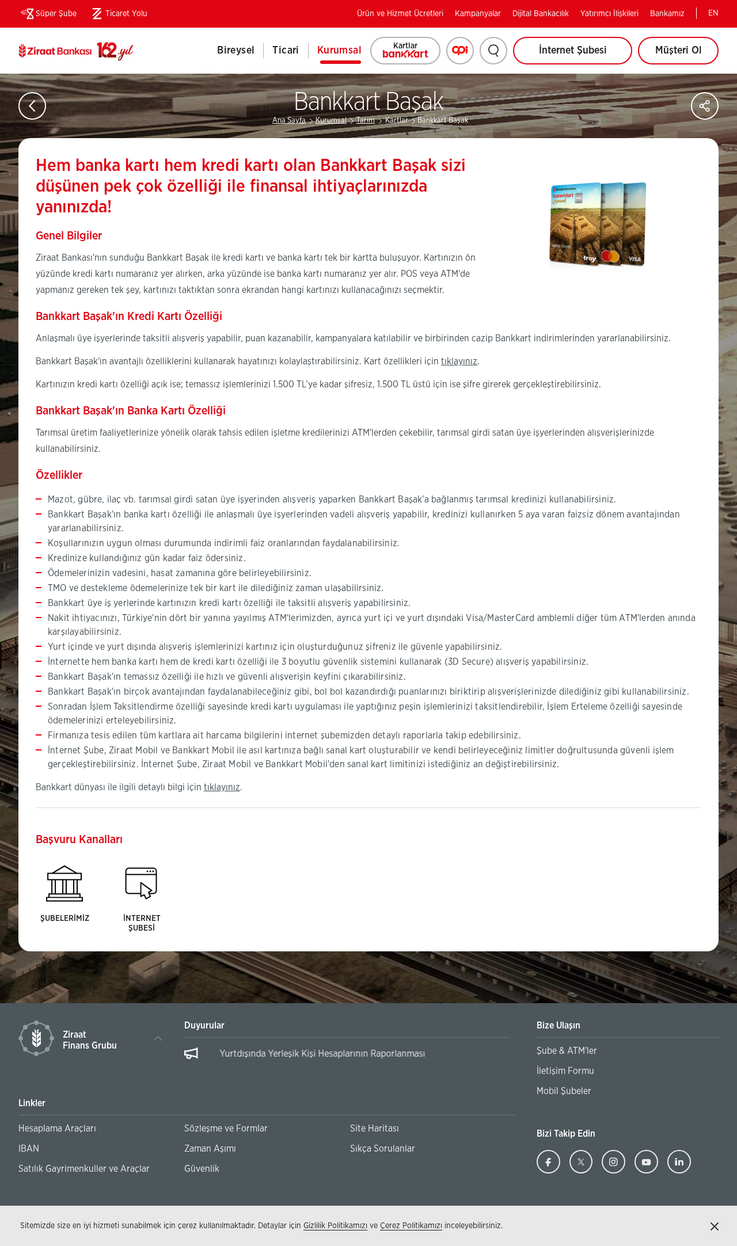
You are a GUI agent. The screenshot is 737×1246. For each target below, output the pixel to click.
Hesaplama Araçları (57, 1128)
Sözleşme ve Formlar (226, 1128)
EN (713, 13)
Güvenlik (201, 1168)
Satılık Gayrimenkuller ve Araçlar (84, 1168)
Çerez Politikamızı (411, 1226)
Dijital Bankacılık (540, 14)
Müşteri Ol (687, 54)
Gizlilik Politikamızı (335, 1226)
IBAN (28, 1148)
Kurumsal (339, 50)
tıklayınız (459, 361)
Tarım (365, 120)
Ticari (285, 50)
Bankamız (667, 14)
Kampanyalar (478, 14)
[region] (347, 1059)
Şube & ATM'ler (567, 1051)
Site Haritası (374, 1128)
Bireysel (235, 50)
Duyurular (204, 1025)
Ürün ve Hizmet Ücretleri (400, 14)
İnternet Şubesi (573, 50)
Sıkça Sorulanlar (382, 1148)
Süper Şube (56, 14)
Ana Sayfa (289, 120)
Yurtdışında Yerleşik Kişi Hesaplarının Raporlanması (307, 1053)
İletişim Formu (565, 1071)
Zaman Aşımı (210, 1148)
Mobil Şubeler (564, 1091)
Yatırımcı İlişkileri (609, 14)
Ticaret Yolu (117, 16)
